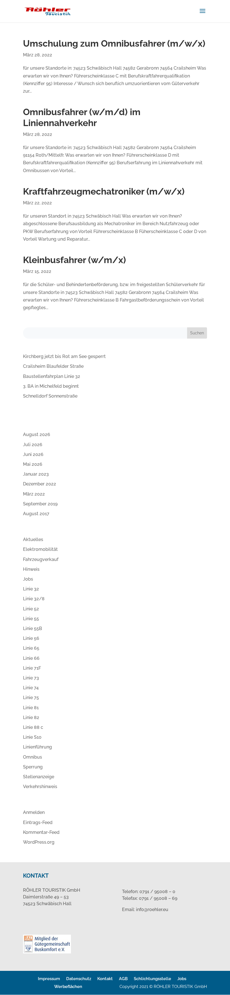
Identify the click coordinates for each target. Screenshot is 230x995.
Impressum (49, 978)
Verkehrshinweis (40, 786)
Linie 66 (31, 658)
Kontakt (105, 978)
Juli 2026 (32, 444)
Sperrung (33, 767)
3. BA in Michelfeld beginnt (51, 386)
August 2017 (36, 513)
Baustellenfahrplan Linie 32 (51, 376)
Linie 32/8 (34, 598)
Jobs (28, 579)
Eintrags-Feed (37, 822)
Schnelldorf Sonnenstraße (50, 396)
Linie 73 (31, 678)
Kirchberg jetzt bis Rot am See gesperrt (64, 356)
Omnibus (32, 757)
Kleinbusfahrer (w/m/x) (74, 260)
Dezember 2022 (39, 484)
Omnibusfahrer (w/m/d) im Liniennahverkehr (82, 117)
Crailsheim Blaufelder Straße (53, 366)
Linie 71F (32, 668)
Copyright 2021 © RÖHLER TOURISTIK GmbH (163, 986)
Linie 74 (31, 687)
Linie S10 (32, 737)
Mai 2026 (32, 464)
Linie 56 (31, 638)
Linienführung (37, 747)
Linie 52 (31, 608)
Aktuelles (33, 539)
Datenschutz (78, 978)
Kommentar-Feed (41, 832)
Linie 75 (31, 697)
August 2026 (36, 434)
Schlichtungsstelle (152, 978)
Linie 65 (31, 648)
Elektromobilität (40, 549)
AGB (123, 978)
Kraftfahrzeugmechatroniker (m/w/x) (104, 191)
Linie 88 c (33, 727)
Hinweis (31, 569)
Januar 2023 (36, 474)
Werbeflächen (68, 986)
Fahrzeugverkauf (40, 559)
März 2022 (34, 494)
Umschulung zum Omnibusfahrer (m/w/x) (114, 43)
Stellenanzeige (38, 776)
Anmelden (34, 812)
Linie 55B (32, 628)
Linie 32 (31, 589)
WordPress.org (38, 842)
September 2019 (40, 503)
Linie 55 (31, 618)
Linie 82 (31, 717)
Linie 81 (31, 707)
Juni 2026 (33, 454)
